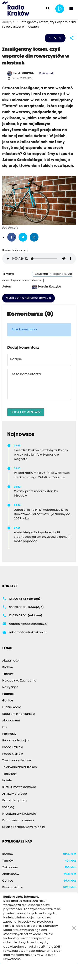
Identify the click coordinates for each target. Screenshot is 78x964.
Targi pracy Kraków (16, 760)
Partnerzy (9, 734)
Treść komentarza (25, 374)
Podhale (8, 694)
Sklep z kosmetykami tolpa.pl (23, 827)
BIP (4, 727)
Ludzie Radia (11, 707)
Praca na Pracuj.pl (15, 740)
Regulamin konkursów (18, 714)
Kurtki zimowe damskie (19, 787)
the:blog (8, 807)
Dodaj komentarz (26, 412)
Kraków (7, 667)
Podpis (16, 359)
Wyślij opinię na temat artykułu (28, 298)
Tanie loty (9, 774)
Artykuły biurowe (14, 793)
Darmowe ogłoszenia (18, 820)
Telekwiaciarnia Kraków (19, 767)
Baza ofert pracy (14, 800)
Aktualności (11, 660)
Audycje (8, 22)
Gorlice (7, 700)
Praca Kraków (12, 747)
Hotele (7, 780)
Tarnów (8, 674)
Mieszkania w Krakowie (19, 813)
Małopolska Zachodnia (19, 680)
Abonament (11, 720)
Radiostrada (46, 73)
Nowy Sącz (10, 687)
